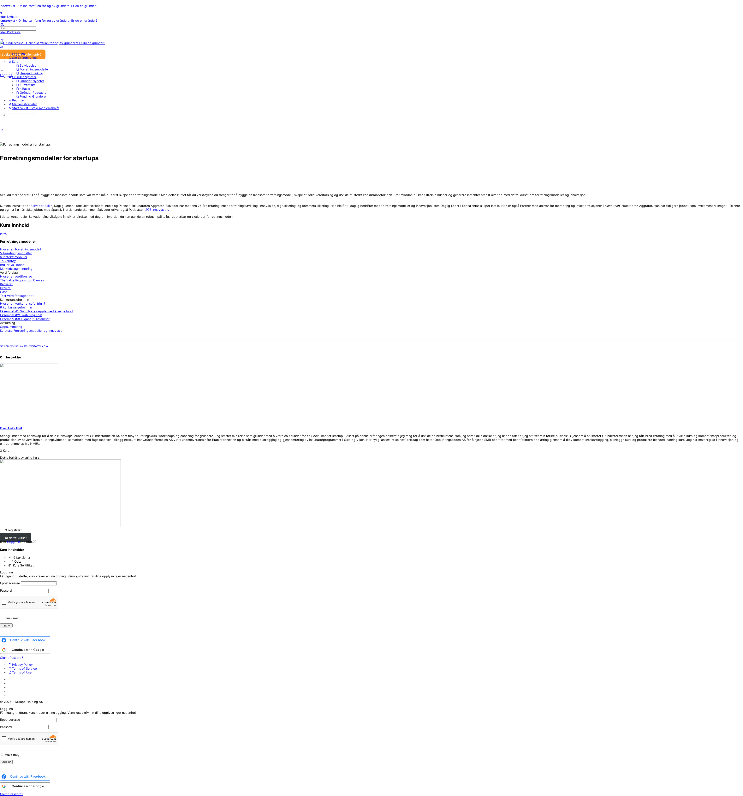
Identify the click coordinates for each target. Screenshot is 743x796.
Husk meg (12, 618)
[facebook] (10, 679)
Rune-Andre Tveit (11, 428)
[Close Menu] (2, 47)
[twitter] (10, 687)
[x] (10, 695)
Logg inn (13, 542)
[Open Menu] (2, 17)
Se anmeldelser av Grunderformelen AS (25, 346)
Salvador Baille (41, 206)
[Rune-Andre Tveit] (29, 420)
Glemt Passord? (11, 658)
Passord (6, 590)
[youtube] (10, 691)
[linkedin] (10, 683)
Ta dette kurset (15, 538)
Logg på (6, 75)
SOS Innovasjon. (157, 210)
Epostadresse (10, 583)
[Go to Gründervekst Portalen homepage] (48, 6)
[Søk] (2, 71)
